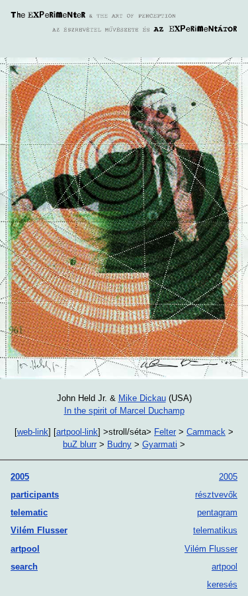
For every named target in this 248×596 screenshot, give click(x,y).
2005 (20, 477)
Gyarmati (159, 444)
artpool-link (77, 432)
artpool (25, 549)
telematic (29, 512)
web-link (32, 432)
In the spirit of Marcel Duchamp (124, 411)
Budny (119, 444)
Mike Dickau (142, 398)
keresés (222, 584)
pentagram (217, 512)
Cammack (206, 432)
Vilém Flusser (39, 530)
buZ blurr (80, 444)
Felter (165, 432)
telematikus (215, 530)
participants (35, 495)
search (24, 567)
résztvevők (216, 495)
